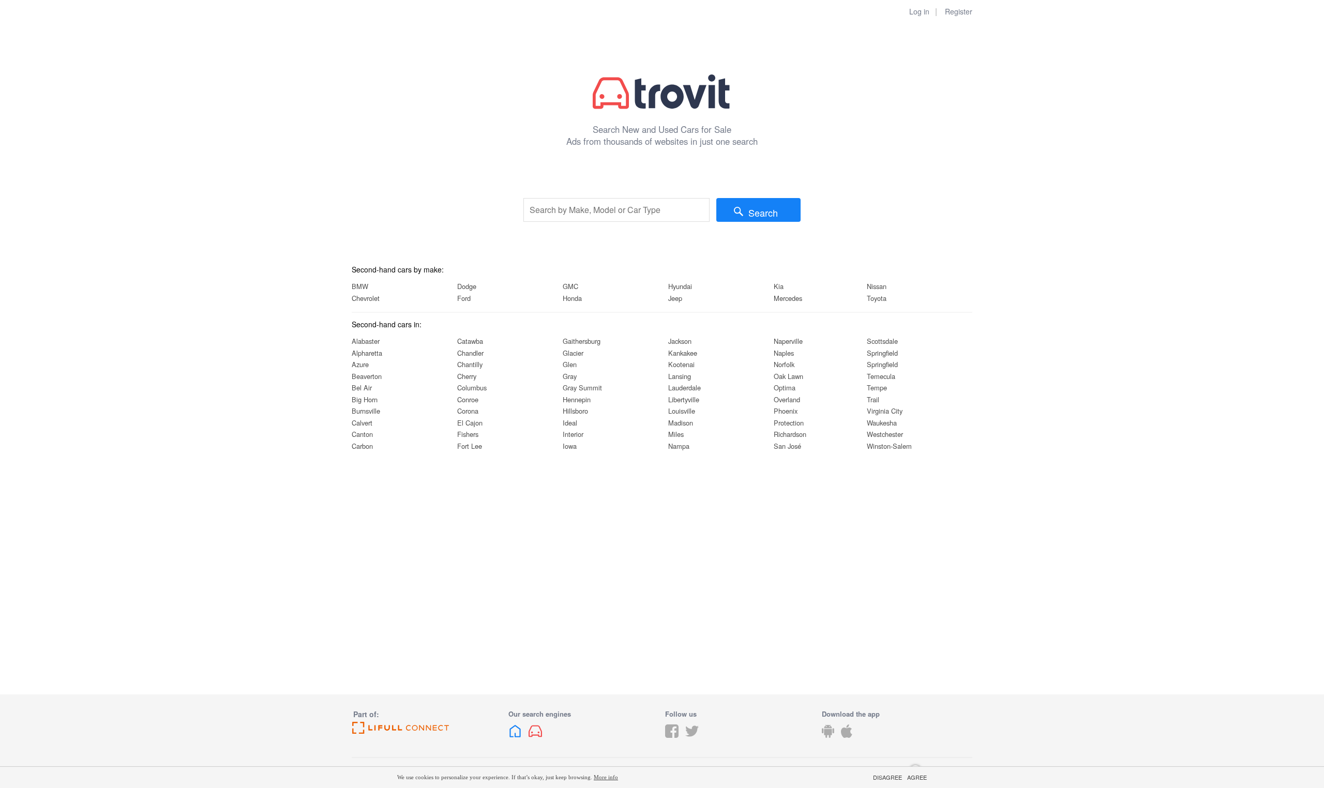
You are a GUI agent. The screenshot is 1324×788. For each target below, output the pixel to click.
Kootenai (681, 364)
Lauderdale (684, 387)
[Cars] (535, 739)
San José (787, 446)
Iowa (570, 446)
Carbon (362, 446)
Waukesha (882, 423)
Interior (573, 434)
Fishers (467, 434)
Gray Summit (582, 387)
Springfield (882, 353)
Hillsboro (575, 411)
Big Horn (365, 399)
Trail (873, 399)
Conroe (467, 399)
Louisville (681, 411)
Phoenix (786, 411)
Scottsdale (882, 341)
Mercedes (788, 298)
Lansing (679, 376)
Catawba (470, 341)
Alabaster (366, 341)
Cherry (466, 376)
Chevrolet (366, 298)
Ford (464, 298)
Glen (570, 364)
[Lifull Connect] (427, 728)
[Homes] (515, 739)
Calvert (362, 423)
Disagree (887, 777)
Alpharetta (367, 353)
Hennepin (577, 399)
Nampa (678, 446)
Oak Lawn (788, 376)
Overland (787, 399)
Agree (917, 777)
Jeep (675, 298)
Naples (784, 353)
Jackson (679, 341)
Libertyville (683, 399)
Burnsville (366, 411)
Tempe (877, 387)
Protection (789, 423)
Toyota (876, 298)
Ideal (570, 423)
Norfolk (784, 364)
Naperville (788, 341)
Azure (360, 364)
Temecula (881, 376)
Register (958, 11)
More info (606, 777)
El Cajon (470, 423)
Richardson (790, 434)
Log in (919, 11)
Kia (779, 286)
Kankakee (682, 353)
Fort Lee (469, 446)
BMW (360, 286)
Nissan (876, 286)
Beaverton (367, 376)
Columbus (472, 387)
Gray (570, 376)
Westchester (885, 434)
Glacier (573, 353)
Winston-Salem (889, 446)
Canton (362, 434)
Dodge (466, 286)
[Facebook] (672, 739)
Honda (572, 298)
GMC (570, 286)
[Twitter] (692, 739)
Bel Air (362, 387)
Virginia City (884, 411)
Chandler (470, 353)
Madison (680, 423)
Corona (467, 411)
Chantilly (470, 364)
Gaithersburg (581, 341)
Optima (784, 387)
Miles (676, 434)
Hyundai (680, 286)
